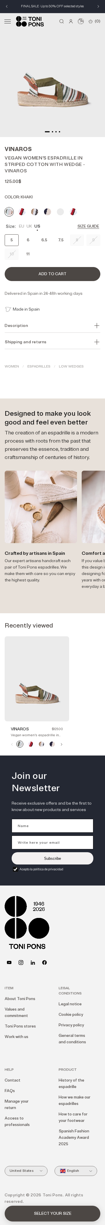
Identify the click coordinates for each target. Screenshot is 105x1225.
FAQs (10, 1090)
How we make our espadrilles (74, 1100)
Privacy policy (71, 1025)
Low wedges (71, 366)
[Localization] (81, 21)
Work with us (16, 1036)
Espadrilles (38, 366)
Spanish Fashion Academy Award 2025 (74, 1137)
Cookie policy (71, 1014)
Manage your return (17, 1104)
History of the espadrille (71, 1083)
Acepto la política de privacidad (41, 869)
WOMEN (12, 366)
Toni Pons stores (20, 1026)
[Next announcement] (98, 6)
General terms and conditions (72, 1038)
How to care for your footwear (73, 1117)
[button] (7, 21)
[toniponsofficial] (44, 962)
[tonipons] (32, 962)
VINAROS (20, 729)
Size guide (88, 226)
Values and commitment (16, 1012)
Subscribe (52, 858)
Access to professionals (17, 1121)
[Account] (71, 21)
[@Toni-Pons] (9, 962)
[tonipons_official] (20, 962)
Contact (12, 1080)
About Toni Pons (20, 998)
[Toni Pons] (30, 21)
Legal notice (70, 1004)
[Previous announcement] (6, 6)
